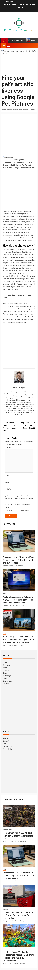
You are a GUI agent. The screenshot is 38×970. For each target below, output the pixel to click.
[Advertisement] (19, 135)
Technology (7, 676)
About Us (7, 4)
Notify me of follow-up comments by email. (17, 506)
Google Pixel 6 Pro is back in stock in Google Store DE (27, 424)
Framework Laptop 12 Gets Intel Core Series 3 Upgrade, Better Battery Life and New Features (18, 560)
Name (7, 475)
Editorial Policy (30, 4)
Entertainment (7, 681)
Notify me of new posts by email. (18, 511)
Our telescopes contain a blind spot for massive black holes (10, 425)
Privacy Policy (19, 7)
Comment (9, 447)
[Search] (35, 46)
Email (7, 482)
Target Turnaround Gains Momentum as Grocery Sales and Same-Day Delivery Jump (18, 915)
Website (8, 489)
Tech (2, 72)
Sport (5, 678)
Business (5, 909)
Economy (6, 670)
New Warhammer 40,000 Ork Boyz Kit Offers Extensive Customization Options (18, 836)
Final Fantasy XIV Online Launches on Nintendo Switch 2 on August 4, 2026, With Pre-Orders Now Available (19, 639)
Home (5, 662)
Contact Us (14, 4)
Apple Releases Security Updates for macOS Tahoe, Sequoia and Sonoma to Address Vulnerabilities (18, 600)
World (5, 668)
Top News (6, 665)
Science (5, 673)
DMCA (22, 4)
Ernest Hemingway (8, 109)
